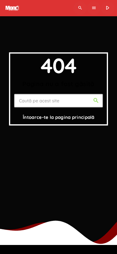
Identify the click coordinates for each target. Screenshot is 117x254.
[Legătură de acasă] (12, 8)
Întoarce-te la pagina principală (58, 117)
